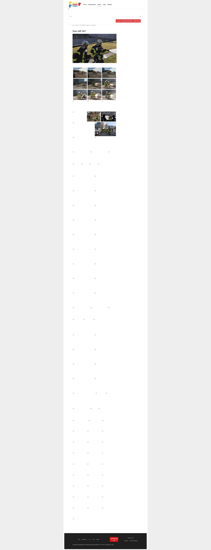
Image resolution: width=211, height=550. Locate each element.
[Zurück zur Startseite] (75, 4)
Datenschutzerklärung (134, 540)
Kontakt (109, 4)
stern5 (110, 544)
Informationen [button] (92, 4)
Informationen (84, 539)
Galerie (99, 4)
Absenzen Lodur (130, 537)
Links (104, 4)
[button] (71, 16)
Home (85, 4)
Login (112, 544)
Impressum (126, 540)
